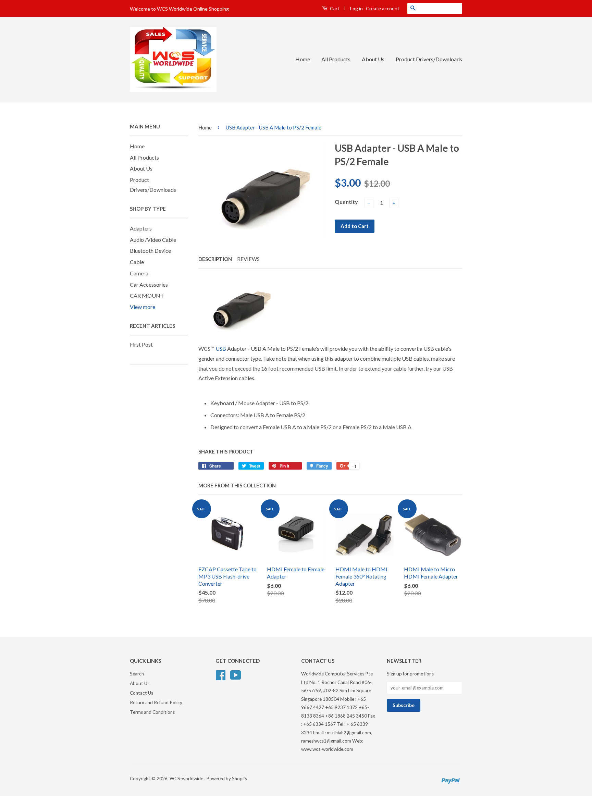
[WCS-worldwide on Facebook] (220, 674)
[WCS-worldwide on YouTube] (235, 674)
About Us (373, 59)
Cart (334, 8)
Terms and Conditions (152, 712)
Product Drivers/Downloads (429, 59)
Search (137, 673)
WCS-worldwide (187, 778)
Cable (137, 262)
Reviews (248, 259)
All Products (335, 59)
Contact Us (141, 693)
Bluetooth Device (150, 250)
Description (215, 259)
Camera (139, 273)
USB (220, 348)
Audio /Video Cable (153, 239)
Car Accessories (149, 284)
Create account (382, 8)
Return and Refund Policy (156, 702)
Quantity (346, 201)
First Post (141, 344)
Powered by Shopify (226, 778)
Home (302, 59)
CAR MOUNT (147, 295)
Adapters (141, 228)
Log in (356, 8)
